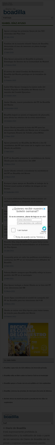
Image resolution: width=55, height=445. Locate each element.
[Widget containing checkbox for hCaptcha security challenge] (29, 230)
